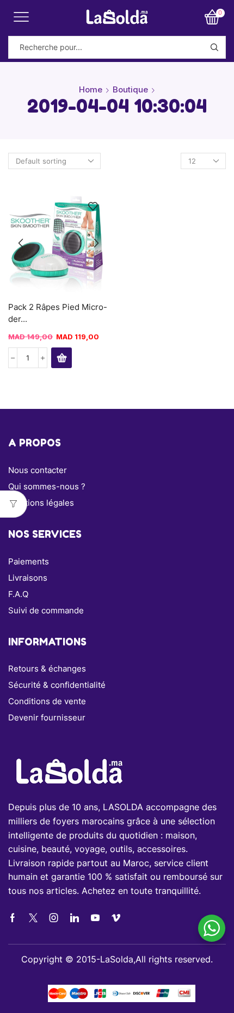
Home (90, 89)
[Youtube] (95, 917)
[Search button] (214, 47)
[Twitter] (33, 917)
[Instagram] (54, 917)
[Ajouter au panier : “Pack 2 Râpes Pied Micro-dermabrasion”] (61, 357)
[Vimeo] (116, 917)
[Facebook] (12, 917)
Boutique (130, 89)
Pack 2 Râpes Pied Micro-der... (57, 313)
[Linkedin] (74, 917)
